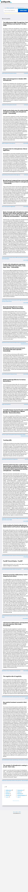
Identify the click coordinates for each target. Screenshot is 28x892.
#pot (22, 555)
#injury (3, 617)
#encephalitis (20, 434)
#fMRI (3, 143)
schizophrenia (20, 8)
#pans (16, 434)
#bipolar (12, 374)
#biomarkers (6, 258)
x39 (9, 790)
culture (7, 792)
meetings (8, 793)
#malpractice (15, 459)
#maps (3, 300)
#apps (3, 404)
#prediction (4, 670)
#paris (15, 73)
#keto (15, 174)
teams (7, 797)
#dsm (3, 258)
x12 (8, 792)
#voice (24, 615)
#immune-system (5, 434)
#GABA (10, 519)
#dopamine (4, 104)
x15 (8, 795)
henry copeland (10, 8)
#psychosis (15, 555)
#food (3, 206)
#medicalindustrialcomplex (7, 257)
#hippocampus (8, 300)
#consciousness (14, 300)
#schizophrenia (11, 73)
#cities (3, 73)
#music (8, 670)
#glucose (18, 174)
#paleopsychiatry (16, 696)
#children (13, 780)
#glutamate (13, 206)
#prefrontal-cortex (5, 519)
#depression (4, 518)
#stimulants (19, 555)
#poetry (6, 73)
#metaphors (6, 143)
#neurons (14, 518)
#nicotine (15, 104)
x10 (8, 797)
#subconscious (9, 301)
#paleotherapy (5, 174)
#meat (15, 374)
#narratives (15, 615)
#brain (14, 257)
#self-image (19, 300)
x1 (8, 793)
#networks (12, 342)
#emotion (4, 301)
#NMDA (24, 434)
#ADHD (14, 569)
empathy (7, 795)
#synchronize (4, 342)
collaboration (8, 790)
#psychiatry (4, 459)
